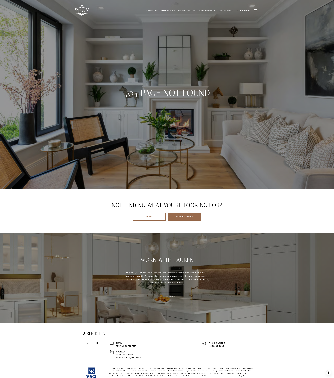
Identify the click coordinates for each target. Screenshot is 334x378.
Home (149, 217)
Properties (152, 11)
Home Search (168, 11)
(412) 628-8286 (216, 346)
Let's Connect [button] (167, 296)
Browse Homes (184, 217)
